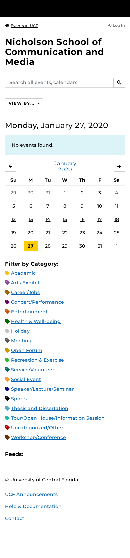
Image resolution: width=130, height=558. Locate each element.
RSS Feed (54, 454)
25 (116, 233)
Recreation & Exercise (37, 360)
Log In (119, 25)
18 (116, 219)
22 (65, 233)
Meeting (21, 341)
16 (82, 219)
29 (13, 193)
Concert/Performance (37, 302)
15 (65, 219)
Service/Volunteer (32, 370)
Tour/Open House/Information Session (58, 418)
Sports (19, 399)
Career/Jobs (25, 292)
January (65, 163)
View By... (22, 103)
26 (13, 246)
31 (48, 193)
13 (31, 219)
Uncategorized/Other (37, 428)
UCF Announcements (31, 494)
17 (99, 219)
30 (31, 193)
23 (82, 233)
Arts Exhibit (25, 283)
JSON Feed (77, 454)
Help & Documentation (33, 506)
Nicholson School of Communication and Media (54, 51)
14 (47, 219)
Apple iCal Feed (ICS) (32, 454)
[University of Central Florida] (50, 8)
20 (31, 233)
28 (48, 246)
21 (48, 233)
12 (13, 219)
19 (13, 233)
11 (116, 206)
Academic (23, 273)
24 (100, 233)
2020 (65, 169)
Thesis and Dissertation (39, 408)
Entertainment (29, 312)
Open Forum (26, 350)
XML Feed (66, 454)
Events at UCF (24, 25)
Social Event (26, 379)
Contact (14, 518)
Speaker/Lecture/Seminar (42, 389)
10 (99, 206)
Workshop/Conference (38, 437)
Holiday (20, 331)
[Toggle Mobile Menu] (123, 7)
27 (31, 246)
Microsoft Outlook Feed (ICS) (43, 454)
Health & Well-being (36, 321)
